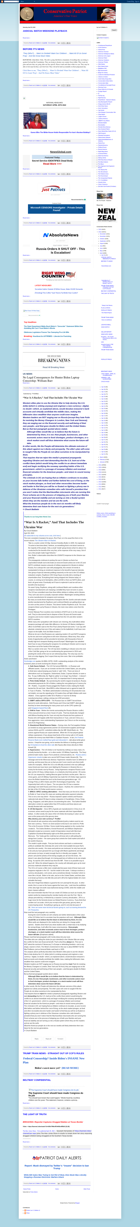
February (102, 459)
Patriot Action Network (104, 137)
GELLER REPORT (106, 332)
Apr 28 (103, 389)
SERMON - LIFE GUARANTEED (106, 378)
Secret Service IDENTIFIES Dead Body (52, 160)
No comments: (52, 43)
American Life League (104, 56)
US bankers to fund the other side (42, 745)
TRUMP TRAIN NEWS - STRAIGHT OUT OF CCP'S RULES (53, 1053)
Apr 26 (103, 394)
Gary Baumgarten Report (105, 102)
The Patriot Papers (106, 312)
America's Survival (103, 51)
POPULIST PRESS (106, 310)
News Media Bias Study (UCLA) (107, 131)
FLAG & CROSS (105, 308)
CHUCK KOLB (105, 381)
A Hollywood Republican (105, 45)
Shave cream (105, 515)
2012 (100, 486)
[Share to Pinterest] (70, 43)
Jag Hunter (101, 110)
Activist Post (101, 49)
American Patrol (102, 58)
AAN (102, 342)
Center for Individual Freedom (106, 74)
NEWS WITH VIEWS (106, 334)
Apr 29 (103, 387)
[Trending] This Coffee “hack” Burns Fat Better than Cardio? (56, 293)
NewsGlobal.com (106, 266)
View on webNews (106, 320)
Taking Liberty (102, 158)
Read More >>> (52, 163)
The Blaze (101, 164)
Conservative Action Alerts (105, 81)
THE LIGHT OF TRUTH (35, 1114)
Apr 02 (103, 451)
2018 (100, 472)
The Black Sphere (103, 162)
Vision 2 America (103, 184)
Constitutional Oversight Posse (106, 85)
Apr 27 (103, 391)
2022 (100, 232)
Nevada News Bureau (104, 127)
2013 (100, 484)
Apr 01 (103, 454)
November (103, 236)
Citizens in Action (103, 77)
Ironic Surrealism (103, 108)
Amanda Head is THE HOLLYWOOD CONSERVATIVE (107, 346)
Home (57, 1189)
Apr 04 (103, 447)
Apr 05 (103, 444)
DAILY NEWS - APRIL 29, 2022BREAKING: (108, 374)
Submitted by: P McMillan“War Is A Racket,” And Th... (107, 282)
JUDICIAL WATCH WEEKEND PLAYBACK (45, 31)
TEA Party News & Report (105, 160)
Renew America (102, 149)
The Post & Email (103, 176)
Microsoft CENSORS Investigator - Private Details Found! (57, 209)
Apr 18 (103, 413)
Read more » (26, 38)
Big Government (102, 70)
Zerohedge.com (30, 661)
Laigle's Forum (102, 116)
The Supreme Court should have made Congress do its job (55, 1094)
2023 (100, 229)
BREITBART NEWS (106, 371)
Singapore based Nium (39, 708)
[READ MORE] (70, 1068)
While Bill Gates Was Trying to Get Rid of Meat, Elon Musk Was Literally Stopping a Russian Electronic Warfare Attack (55, 1176)
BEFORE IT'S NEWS (33, 49)
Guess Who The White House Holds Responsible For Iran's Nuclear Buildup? (60, 132)
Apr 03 (103, 449)
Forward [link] (60, 1039)
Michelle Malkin (102, 123)
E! (98, 93)
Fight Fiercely (102, 97)
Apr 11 (103, 430)
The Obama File (102, 169)
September (103, 241)
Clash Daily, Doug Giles (104, 79)
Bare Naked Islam (103, 66)
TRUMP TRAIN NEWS (107, 317)
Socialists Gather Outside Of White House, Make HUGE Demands (59, 289)
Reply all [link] (48, 1039)
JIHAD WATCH (105, 327)
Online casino (100, 513)
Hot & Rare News (103, 106)
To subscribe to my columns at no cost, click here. (42, 535)
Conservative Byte (103, 83)
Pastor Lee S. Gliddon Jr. (33, 1210)
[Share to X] (66, 43)
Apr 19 (103, 411)
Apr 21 (103, 406)
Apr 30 (103, 255)
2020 (100, 467)
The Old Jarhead (103, 172)
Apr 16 (103, 418)
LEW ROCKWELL (106, 324)
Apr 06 (103, 442)
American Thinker (103, 62)
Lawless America (103, 118)
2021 (100, 465)
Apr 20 (103, 408)
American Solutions (103, 60)
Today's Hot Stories (106, 305)
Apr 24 (103, 399)
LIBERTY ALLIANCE (104, 120)
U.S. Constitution (103, 180)
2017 (100, 474)
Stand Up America (103, 155)
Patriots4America (103, 145)
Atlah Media (101, 64)
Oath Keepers (102, 133)
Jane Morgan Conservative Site (107, 112)
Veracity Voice (102, 182)
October (102, 238)
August (102, 243)
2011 (100, 489)
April (101, 253)
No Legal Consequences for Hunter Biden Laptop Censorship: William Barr (51, 378)
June (101, 248)
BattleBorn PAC (102, 68)
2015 (100, 479)
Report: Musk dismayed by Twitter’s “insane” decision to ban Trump (57, 1167)
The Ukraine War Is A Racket (45, 540)
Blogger (77, 1203)
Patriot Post (101, 143)
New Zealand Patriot (104, 129)
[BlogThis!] (64, 43)
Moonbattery (101, 125)
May (101, 250)
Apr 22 (103, 403)
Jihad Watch (101, 114)
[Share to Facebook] (68, 43)
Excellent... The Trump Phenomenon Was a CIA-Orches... (109, 338)
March (102, 457)
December (103, 234)
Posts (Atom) (34, 1192)
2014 (100, 482)
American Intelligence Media (106, 53)
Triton (28, 1213)
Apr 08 (103, 437)
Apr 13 (103, 425)
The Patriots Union (103, 174)
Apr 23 (103, 401)
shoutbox (104, 516)
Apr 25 (103, 396)
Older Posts (87, 1189)
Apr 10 (103, 432)
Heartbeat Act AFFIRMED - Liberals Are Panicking (52, 336)
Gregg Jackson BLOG (104, 104)
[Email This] (62, 43)
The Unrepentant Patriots (105, 178)
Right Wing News (103, 151)
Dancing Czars (102, 87)
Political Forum (102, 147)
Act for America (102, 47)
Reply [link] (36, 1039)
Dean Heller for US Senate (105, 89)
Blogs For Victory (103, 72)
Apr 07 (103, 439)
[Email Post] (58, 43)
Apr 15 (103, 420)
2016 (100, 477)
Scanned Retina (102, 153)
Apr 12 (103, 427)
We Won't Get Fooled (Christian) (107, 186)
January (102, 462)
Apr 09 (103, 435)
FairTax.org (101, 95)
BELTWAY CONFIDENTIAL (37, 1080)
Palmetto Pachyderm (104, 135)
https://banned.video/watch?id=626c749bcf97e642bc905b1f (46, 1126)
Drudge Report (102, 91)
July (101, 246)
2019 (100, 470)
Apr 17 (103, 415)
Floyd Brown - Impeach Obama (106, 100)
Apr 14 (103, 423)
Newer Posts (26, 1189)
